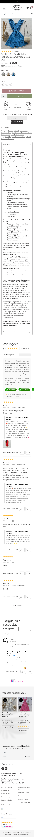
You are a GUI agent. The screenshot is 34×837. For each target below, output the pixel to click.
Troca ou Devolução (24, 802)
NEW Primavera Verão (18, 137)
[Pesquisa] (32, 14)
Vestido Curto (15, 135)
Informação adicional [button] (10, 332)
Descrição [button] (6, 144)
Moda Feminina (16, 133)
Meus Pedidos (5, 793)
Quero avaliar (25, 348)
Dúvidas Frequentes (24, 796)
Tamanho (4, 81)
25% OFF (16, 131)
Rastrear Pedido (23, 799)
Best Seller (8, 137)
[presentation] (3, 34)
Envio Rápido (17, 2)
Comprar (20, 96)
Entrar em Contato (23, 792)
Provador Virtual (17, 91)
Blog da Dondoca (6, 787)
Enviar (27, 756)
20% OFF (10, 131)
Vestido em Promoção (7, 139)
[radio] (3, 84)
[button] (15, 46)
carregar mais (17, 605)
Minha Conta (5, 790)
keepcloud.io (25, 834)
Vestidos (21, 135)
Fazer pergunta (24, 628)
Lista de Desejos (6, 797)
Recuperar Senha (6, 800)
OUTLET (28, 137)
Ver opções (8, 727)
